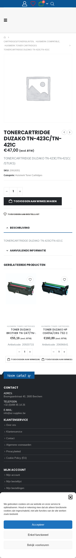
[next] (69, 132)
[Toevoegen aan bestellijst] (30, 279)
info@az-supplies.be (14, 413)
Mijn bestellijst (14, 481)
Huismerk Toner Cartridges (28, 175)
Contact (10, 438)
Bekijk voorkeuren (38, 545)
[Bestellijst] (33, 3)
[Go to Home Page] (5, 37)
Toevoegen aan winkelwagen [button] (27, 359)
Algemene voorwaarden (18, 444)
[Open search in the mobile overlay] (52, 3)
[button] (70, 497)
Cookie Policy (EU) (16, 457)
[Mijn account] (25, 3)
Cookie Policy (29, 553)
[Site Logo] (58, 20)
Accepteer (38, 524)
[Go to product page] (21, 297)
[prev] (64, 132)
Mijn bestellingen (15, 488)
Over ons (11, 424)
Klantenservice (14, 431)
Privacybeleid (45, 553)
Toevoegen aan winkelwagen (35, 201)
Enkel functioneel (38, 534)
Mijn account (13, 474)
